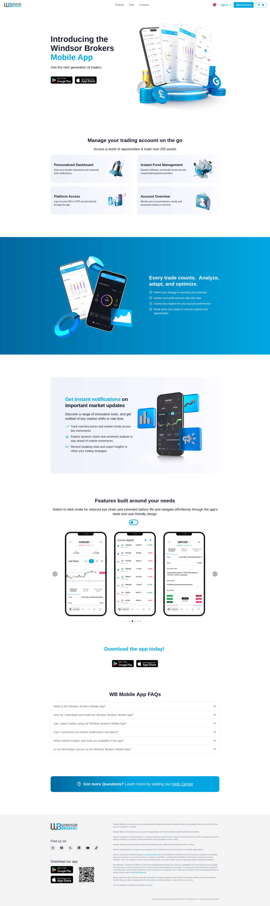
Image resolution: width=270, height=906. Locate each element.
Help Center (182, 784)
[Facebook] (61, 848)
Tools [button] (131, 5)
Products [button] (119, 5)
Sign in (225, 5)
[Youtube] (88, 848)
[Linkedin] (79, 848)
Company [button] (144, 5)
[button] (55, 574)
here (150, 885)
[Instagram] (53, 848)
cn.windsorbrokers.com (151, 855)
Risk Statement (140, 872)
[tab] (131, 522)
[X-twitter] (70, 848)
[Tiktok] (96, 848)
